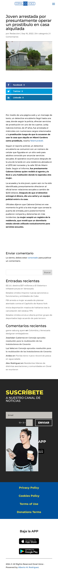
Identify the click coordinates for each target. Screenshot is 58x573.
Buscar (47, 272)
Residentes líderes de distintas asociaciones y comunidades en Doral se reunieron (28, 366)
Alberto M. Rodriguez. (28, 567)
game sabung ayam (15, 330)
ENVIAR (43, 422)
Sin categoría (41, 33)
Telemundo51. (37, 141)
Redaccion (15, 33)
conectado (33, 257)
